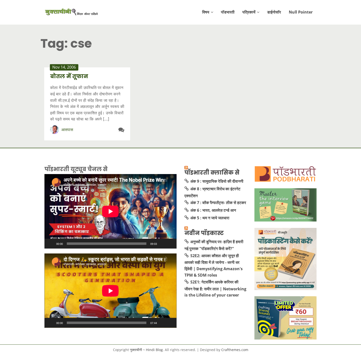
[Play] (50, 243)
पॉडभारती (228, 12)
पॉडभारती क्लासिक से (211, 173)
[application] (110, 211)
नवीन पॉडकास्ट (204, 233)
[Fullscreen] (170, 243)
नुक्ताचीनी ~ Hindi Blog (146, 349)
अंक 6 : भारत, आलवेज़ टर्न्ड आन (213, 210)
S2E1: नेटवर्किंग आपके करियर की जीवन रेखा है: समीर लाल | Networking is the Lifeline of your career (215, 288)
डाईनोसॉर (274, 12)
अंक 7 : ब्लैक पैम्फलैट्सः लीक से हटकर (218, 202)
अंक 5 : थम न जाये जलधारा (209, 218)
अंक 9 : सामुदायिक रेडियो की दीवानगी (216, 181)
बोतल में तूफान (69, 76)
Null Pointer (301, 12)
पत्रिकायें (248, 12)
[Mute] (162, 243)
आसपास (67, 129)
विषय (205, 12)
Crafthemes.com (234, 349)
